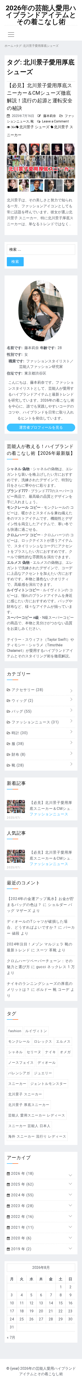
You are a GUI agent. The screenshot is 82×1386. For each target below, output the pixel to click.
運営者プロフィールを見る (41, 427)
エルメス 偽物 (18, 562)
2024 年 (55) (22, 1195)
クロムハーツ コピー (24, 535)
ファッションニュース (34, 722)
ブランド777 (17, 491)
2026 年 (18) (22, 1173)
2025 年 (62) (22, 1184)
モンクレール (19, 1041)
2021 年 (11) (22, 1227)
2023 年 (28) (22, 1206)
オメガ (65, 1052)
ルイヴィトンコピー (23, 590)
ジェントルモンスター (48, 1084)
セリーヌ (34, 1052)
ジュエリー (43, 1073)
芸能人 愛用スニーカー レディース (36, 1115)
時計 (19, 733)
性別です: (14, 354)
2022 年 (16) (22, 1216)
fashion (14, 1031)
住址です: (14, 373)
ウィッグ (21, 700)
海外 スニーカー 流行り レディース (37, 1136)
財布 (18, 754)
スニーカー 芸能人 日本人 (29, 1126)
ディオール (47, 1063)
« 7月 (11, 1337)
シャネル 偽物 (18, 469)
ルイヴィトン (36, 1031)
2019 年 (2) (20, 1249)
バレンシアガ (19, 1073)
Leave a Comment (55, 121)
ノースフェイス (21, 1063)
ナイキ (50, 1052)
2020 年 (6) (20, 1238)
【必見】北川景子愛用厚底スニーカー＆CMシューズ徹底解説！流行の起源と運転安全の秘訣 (39, 97)
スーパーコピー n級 (23, 617)
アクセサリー (26, 690)
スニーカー (17, 1084)
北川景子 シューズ (34, 127)
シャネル (15, 1052)
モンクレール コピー (24, 507)
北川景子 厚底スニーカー (28, 1105)
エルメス (63, 1041)
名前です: (14, 348)
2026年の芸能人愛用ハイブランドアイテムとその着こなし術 (41, 15)
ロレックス (43, 1041)
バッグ (21, 711)
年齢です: (48, 348)
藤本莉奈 (49, 116)
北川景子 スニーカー (25, 1094)
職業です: (16, 361)
